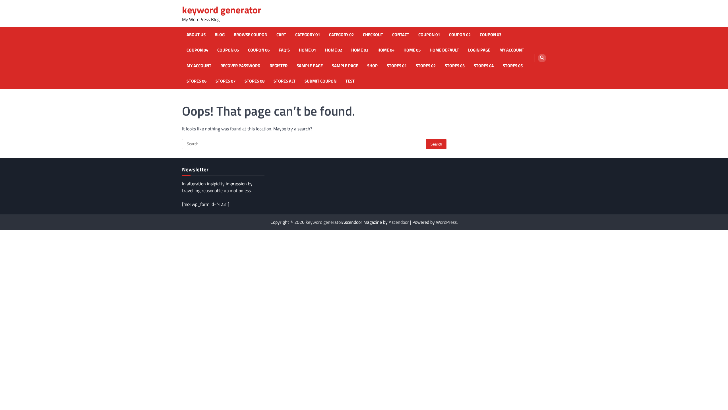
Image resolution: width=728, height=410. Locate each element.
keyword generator (221, 10)
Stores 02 (426, 66)
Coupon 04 (197, 50)
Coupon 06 (259, 50)
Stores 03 (455, 66)
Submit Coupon (320, 81)
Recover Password (240, 66)
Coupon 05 (228, 50)
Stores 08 (254, 81)
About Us (196, 35)
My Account (199, 66)
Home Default (444, 50)
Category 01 (307, 35)
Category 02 (341, 35)
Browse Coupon (250, 35)
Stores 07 (225, 81)
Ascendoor (399, 222)
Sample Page (310, 66)
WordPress (446, 222)
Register (279, 66)
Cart (281, 35)
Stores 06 (196, 81)
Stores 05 (513, 66)
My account (511, 50)
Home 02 (333, 50)
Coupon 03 (490, 35)
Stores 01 (397, 66)
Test (350, 81)
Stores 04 (484, 66)
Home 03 (359, 50)
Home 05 (412, 50)
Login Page (479, 50)
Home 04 (385, 50)
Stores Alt (284, 81)
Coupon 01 (429, 35)
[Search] (542, 58)
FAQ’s (284, 50)
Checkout (373, 35)
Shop (372, 66)
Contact (400, 35)
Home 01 (307, 50)
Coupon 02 (460, 35)
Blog (220, 35)
